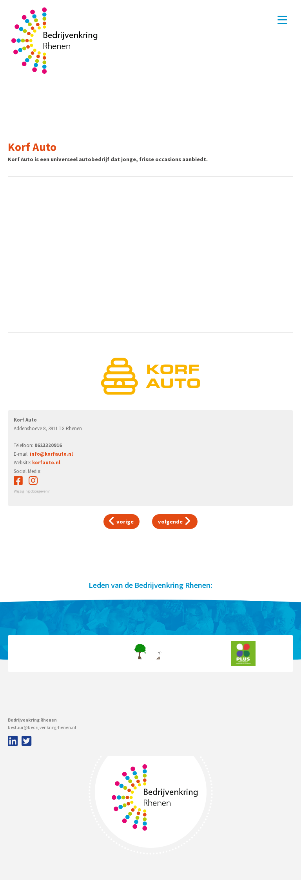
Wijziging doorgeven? (31, 491)
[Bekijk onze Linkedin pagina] (12, 742)
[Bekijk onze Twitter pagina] (26, 742)
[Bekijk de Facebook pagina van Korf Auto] (18, 482)
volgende (171, 521)
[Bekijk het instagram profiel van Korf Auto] (33, 482)
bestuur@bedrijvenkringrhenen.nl (42, 727)
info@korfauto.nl (51, 454)
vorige (124, 521)
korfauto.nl (46, 462)
